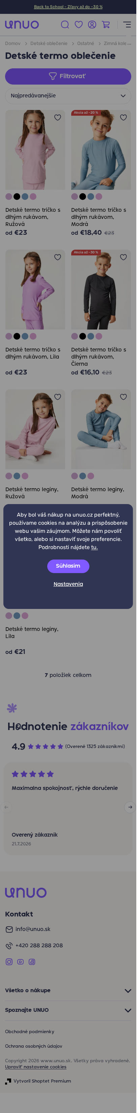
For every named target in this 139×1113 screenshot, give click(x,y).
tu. (94, 547)
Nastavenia (68, 584)
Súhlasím (68, 566)
